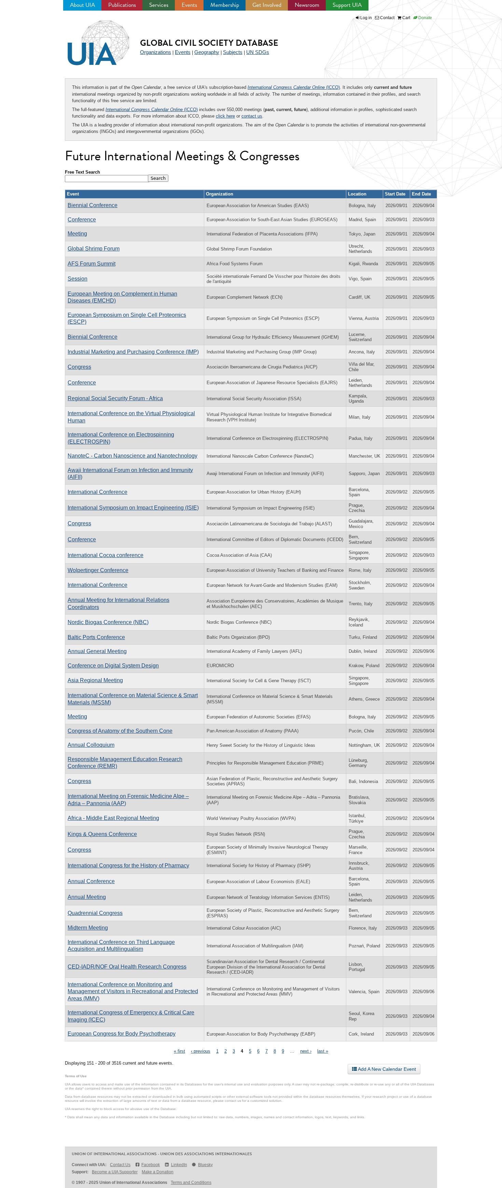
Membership (224, 5)
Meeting (77, 234)
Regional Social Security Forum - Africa (115, 398)
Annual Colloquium (91, 745)
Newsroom (307, 5)
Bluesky (205, 1164)
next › (305, 1051)
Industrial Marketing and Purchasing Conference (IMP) (133, 352)
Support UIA (347, 5)
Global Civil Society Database (209, 43)
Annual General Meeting (97, 651)
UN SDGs (257, 52)
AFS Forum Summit (91, 264)
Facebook (150, 1164)
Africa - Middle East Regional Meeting (113, 818)
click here (225, 116)
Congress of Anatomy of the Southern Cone (120, 731)
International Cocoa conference (105, 555)
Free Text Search (82, 172)
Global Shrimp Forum (94, 249)
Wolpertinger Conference (98, 570)
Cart (405, 17)
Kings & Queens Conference (102, 834)
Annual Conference (91, 881)
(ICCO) (294, 87)
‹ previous (200, 1051)
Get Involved (266, 5)
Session (77, 279)
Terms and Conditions (191, 1182)
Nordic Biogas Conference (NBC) (108, 622)
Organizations (155, 52)
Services (158, 5)
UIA (90, 39)
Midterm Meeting (88, 928)
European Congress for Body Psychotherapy (122, 1034)
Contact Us (120, 1164)
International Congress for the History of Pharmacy (128, 865)
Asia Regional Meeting (95, 680)
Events (189, 5)
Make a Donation (157, 1172)
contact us (251, 116)
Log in (366, 17)
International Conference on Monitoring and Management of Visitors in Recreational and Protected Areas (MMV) (133, 991)
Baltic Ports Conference (96, 637)
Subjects (232, 52)
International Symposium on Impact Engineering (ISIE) (133, 508)
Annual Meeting (87, 897)
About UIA (82, 5)
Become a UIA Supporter (115, 1172)
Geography (206, 52)
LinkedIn (179, 1164)
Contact (386, 17)
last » (322, 1051)
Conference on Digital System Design (113, 666)
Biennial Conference (92, 205)
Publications (122, 5)
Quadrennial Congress (95, 913)
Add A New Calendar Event (386, 1069)
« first (179, 1051)
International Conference (97, 492)
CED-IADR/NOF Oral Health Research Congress (127, 967)
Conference (82, 219)
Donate (424, 17)
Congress (79, 367)
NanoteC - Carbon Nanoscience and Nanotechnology (132, 456)
